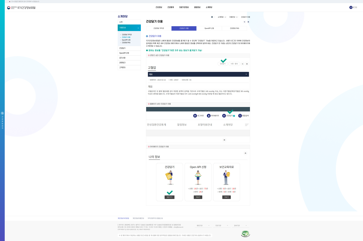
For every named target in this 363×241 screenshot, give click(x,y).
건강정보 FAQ (126, 43)
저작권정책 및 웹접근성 (155, 218)
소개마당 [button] (220, 17)
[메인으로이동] (212, 17)
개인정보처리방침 (123, 218)
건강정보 (159, 7)
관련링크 (122, 63)
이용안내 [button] (232, 17)
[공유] (244, 22)
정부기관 (237, 226)
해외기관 (199, 226)
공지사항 (122, 58)
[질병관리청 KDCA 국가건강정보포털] (21, 7)
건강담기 (122, 48)
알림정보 (197, 7)
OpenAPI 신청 (126, 40)
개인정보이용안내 (138, 218)
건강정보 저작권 (127, 35)
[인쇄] (248, 22)
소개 (120, 22)
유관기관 (218, 226)
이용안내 (123, 28)
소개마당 (209, 7)
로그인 (355, 7)
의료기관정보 (184, 7)
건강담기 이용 (126, 37)
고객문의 (122, 68)
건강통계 (170, 7)
